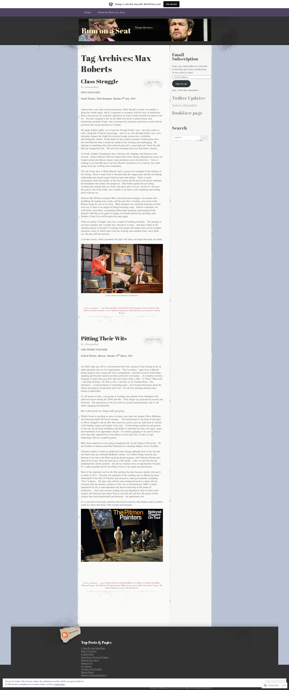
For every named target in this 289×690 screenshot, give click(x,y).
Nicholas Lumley (113, 585)
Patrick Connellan (97, 310)
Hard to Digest (87, 672)
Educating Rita (111, 308)
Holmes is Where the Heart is (94, 675)
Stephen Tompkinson (119, 310)
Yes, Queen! (86, 666)
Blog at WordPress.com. (161, 687)
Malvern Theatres (88, 585)
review (107, 310)
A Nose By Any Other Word (93, 648)
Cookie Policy (59, 684)
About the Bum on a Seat (111, 12)
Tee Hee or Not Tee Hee (91, 669)
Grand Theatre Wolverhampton (130, 308)
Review (150, 310)
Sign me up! (181, 83)
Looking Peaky (87, 654)
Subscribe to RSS (69, 635)
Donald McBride (125, 583)
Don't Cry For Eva (89, 651)
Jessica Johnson (149, 308)
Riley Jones (143, 585)
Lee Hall (146, 583)
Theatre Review (132, 588)
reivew (135, 585)
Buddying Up (86, 663)
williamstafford (91, 87)
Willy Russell (134, 310)
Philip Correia (126, 585)
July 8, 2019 (153, 82)
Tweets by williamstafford (184, 105)
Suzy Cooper (153, 585)
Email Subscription (185, 57)
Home (87, 12)
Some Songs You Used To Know (94, 657)
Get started (171, 4)
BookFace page (187, 113)
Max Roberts (101, 585)
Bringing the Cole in (90, 660)
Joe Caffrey (137, 583)
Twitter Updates (188, 98)
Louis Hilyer (155, 583)
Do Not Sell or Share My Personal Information (191, 687)
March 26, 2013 (153, 339)
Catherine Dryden (111, 583)
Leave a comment (91, 308)
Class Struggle (99, 81)
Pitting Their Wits (104, 338)
